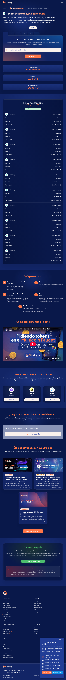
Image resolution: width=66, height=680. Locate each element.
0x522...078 (55, 261)
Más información (46, 653)
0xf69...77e (55, 154)
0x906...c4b (55, 170)
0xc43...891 (55, 245)
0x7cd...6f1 (55, 124)
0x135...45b (55, 215)
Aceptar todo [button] (47, 672)
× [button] (62, 639)
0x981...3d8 (55, 200)
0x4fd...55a (55, 139)
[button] (52, 676)
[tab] (5, 34)
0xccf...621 (55, 230)
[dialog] (52, 658)
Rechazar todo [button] (57, 672)
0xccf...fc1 (55, 185)
